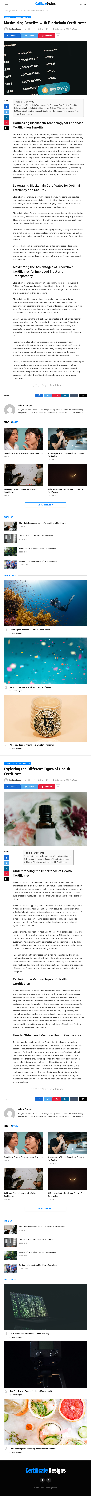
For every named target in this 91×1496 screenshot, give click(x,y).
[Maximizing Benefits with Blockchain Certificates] (45, 68)
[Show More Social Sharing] (58, 35)
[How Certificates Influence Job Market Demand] (10, 551)
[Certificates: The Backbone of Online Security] (45, 1307)
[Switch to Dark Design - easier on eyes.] (80, 4)
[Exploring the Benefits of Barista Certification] (45, 603)
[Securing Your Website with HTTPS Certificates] (45, 661)
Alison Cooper (16, 29)
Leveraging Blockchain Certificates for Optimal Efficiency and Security (46, 108)
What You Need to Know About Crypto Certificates (31, 744)
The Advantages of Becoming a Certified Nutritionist (32, 1448)
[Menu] (6, 3)
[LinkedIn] (6, 117)
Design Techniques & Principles (17, 17)
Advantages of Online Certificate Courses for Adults (66, 455)
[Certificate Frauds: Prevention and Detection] (23, 439)
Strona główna (9, 11)
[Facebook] (6, 106)
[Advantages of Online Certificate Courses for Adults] (67, 439)
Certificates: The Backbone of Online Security (29, 1333)
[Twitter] (6, 112)
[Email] (6, 128)
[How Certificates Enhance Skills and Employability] (45, 1364)
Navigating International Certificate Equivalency (38, 561)
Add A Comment (45, 505)
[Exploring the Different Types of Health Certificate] (45, 819)
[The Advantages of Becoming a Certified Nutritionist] (45, 1422)
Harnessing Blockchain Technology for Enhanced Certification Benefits (46, 105)
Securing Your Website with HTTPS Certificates (30, 687)
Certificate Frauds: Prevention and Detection (23, 453)
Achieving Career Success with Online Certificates (20, 491)
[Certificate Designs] (45, 4)
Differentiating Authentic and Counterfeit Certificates (66, 491)
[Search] (84, 3)
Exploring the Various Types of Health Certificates (47, 859)
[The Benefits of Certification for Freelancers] (10, 538)
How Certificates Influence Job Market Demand (37, 548)
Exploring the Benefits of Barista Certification (29, 629)
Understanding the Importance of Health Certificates (48, 856)
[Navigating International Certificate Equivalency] (10, 564)
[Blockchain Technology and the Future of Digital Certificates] (10, 526)
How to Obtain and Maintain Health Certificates (46, 862)
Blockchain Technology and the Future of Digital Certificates (42, 523)
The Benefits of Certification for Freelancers (36, 536)
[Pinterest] (6, 122)
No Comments (60, 29)
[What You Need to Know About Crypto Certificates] (45, 718)
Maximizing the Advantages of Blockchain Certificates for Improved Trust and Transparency (47, 112)
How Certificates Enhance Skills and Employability (31, 1391)
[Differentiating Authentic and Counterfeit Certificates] (67, 475)
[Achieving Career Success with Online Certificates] (23, 475)
